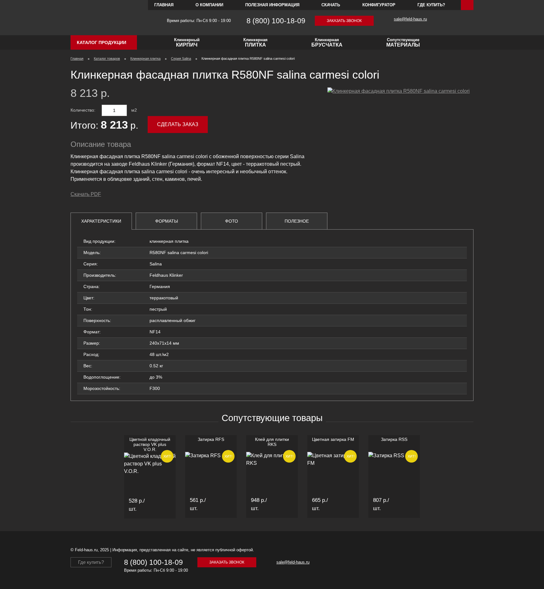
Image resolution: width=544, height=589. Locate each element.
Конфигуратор (378, 5)
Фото (231, 221)
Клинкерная (255, 42)
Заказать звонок (344, 21)
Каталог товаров (107, 58)
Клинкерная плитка (145, 58)
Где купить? (431, 5)
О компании (209, 5)
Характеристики (101, 221)
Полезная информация (272, 5)
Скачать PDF (86, 194)
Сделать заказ (177, 124)
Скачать (330, 5)
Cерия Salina (181, 58)
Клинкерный (187, 42)
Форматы (166, 221)
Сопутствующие (403, 42)
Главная (163, 5)
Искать (467, 5)
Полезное (297, 221)
